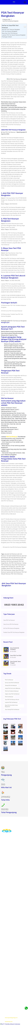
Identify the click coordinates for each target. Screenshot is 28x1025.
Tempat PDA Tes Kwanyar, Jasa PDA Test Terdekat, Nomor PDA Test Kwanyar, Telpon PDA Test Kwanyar (13, 568)
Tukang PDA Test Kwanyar (11, 685)
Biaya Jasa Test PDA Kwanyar (9, 33)
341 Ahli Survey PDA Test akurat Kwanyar (11, 310)
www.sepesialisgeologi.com (11, 1017)
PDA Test (3, 907)
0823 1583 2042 (14, 604)
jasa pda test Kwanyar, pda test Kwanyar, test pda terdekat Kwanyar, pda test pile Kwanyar (14, 555)
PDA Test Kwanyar (9, 679)
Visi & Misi (4, 919)
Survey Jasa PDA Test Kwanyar (12, 682)
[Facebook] (1, 896)
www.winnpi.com (8, 1021)
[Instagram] (6, 896)
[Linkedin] (9, 896)
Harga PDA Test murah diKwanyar (12, 688)
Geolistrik (3, 904)
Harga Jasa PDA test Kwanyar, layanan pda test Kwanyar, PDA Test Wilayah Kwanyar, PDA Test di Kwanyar (14, 572)
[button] (24, 2)
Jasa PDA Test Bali (15, 655)
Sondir (3, 910)
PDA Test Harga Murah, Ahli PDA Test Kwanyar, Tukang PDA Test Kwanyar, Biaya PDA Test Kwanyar (13, 563)
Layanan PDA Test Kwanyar (11, 702)
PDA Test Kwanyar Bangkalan (9, 31)
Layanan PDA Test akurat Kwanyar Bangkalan (14, 35)
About (3, 916)
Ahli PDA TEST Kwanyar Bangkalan (11, 29)
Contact (3, 925)
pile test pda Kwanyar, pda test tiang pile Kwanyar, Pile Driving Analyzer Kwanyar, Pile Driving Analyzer (13, 559)
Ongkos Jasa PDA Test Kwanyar (12, 693)
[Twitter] (4, 896)
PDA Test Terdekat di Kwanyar (12, 691)
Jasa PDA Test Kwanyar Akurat (12, 699)
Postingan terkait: (7, 37)
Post (2, 922)
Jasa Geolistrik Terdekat (14, 648)
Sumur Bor (4, 913)
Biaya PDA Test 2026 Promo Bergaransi (11, 706)
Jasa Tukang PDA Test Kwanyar (12, 709)
